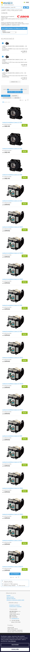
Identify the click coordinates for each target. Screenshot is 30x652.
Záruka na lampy (10, 597)
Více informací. (12, 641)
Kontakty (9, 595)
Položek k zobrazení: (15, 92)
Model (4, 31)
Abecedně (17, 97)
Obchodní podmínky (11, 598)
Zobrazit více (14, 81)
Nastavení (15, 644)
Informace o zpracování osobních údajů (15, 600)
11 (25, 100)
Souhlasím (15, 649)
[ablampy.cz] (6, 2)
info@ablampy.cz (15, 618)
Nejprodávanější (7, 97)
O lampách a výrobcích (14, 605)
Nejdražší (14, 95)
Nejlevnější (5, 95)
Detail (24, 125)
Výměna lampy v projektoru (15, 606)
